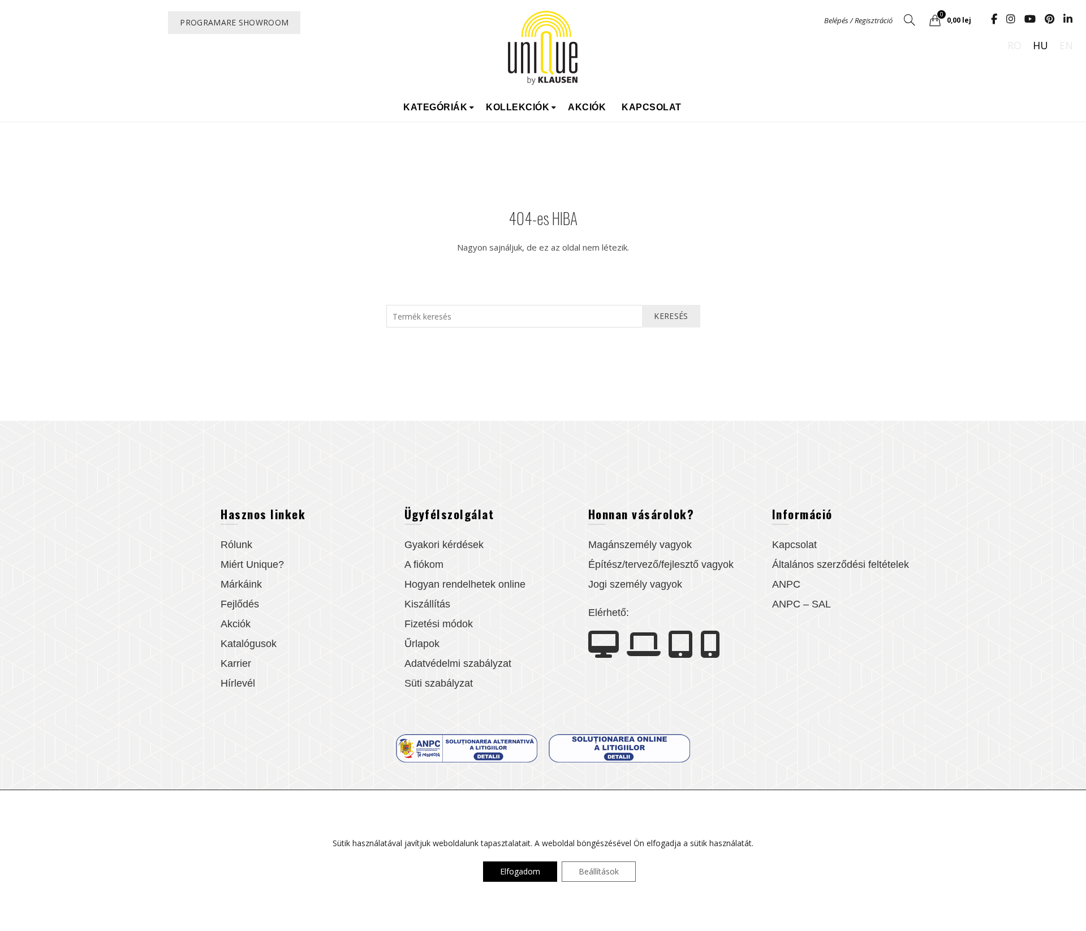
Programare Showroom (234, 22)
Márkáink (241, 584)
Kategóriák (435, 107)
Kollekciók (517, 107)
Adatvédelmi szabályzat (457, 663)
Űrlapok (421, 643)
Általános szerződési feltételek (840, 564)
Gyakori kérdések (444, 544)
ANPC (786, 584)
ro (1014, 45)
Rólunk (236, 544)
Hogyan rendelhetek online (464, 584)
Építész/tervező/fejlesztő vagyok (661, 564)
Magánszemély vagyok (640, 544)
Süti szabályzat (438, 683)
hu (1040, 45)
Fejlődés (240, 604)
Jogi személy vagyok (635, 584)
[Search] (909, 19)
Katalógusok (249, 643)
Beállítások (599, 871)
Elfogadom (520, 871)
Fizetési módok (438, 624)
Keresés (671, 316)
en (1066, 45)
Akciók (587, 107)
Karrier (236, 663)
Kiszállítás (427, 604)
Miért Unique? (252, 564)
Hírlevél (238, 683)
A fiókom (423, 564)
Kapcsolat (652, 107)
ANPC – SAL (801, 604)
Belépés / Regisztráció (858, 20)
